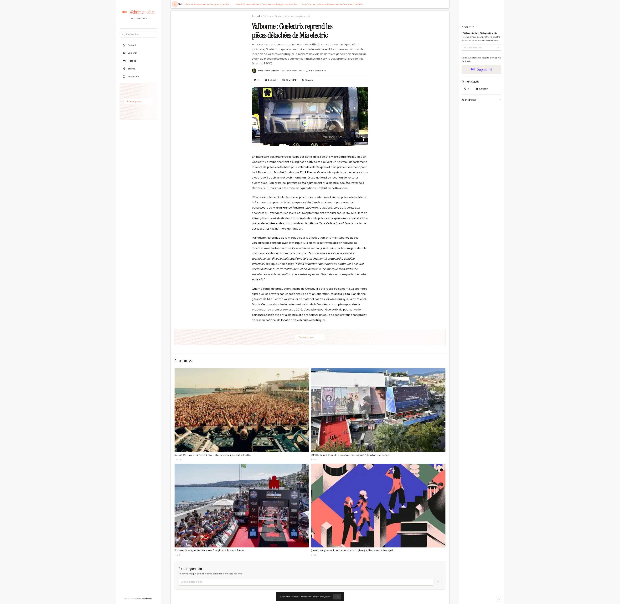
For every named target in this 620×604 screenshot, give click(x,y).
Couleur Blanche (145, 598)
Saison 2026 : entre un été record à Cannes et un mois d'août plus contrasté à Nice (187, 4)
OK (337, 596)
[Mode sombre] (498, 598)
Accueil (256, 16)
